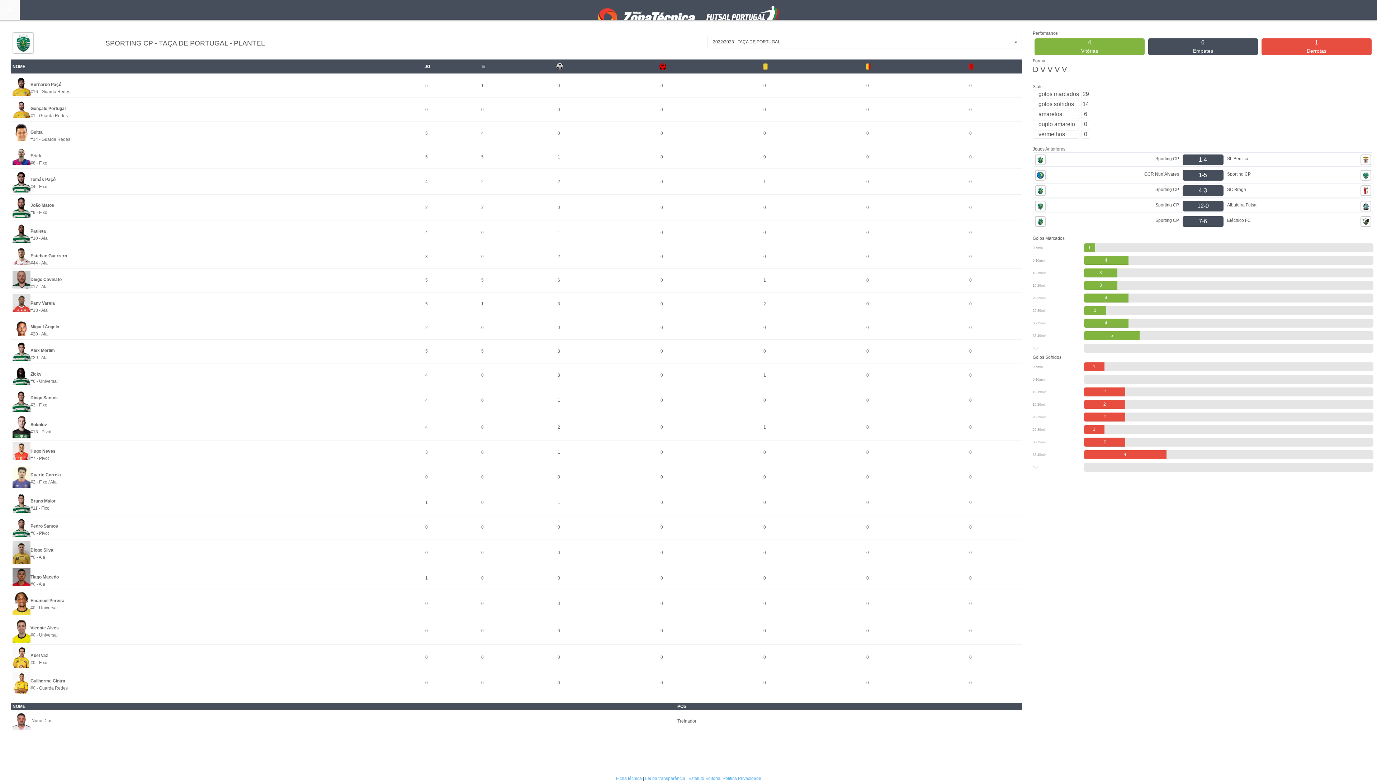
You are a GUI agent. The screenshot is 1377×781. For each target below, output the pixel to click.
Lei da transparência (665, 778)
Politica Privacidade (742, 778)
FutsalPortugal (688, 10)
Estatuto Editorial (704, 778)
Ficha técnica (629, 778)
